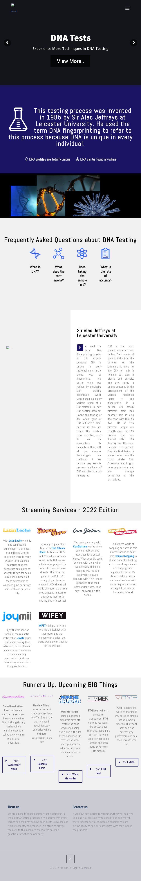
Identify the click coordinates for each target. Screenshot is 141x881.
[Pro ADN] (15, 8)
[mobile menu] (127, 8)
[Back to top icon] (70, 859)
